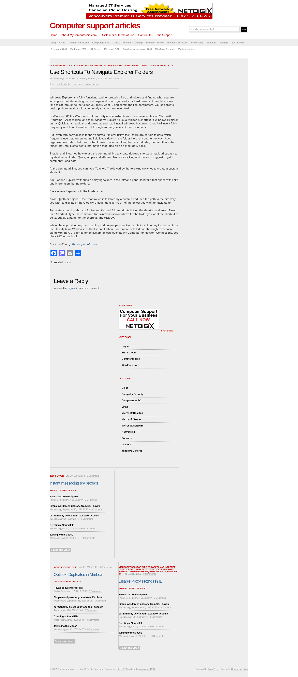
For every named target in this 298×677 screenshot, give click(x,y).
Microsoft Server (155, 42)
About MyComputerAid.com (79, 35)
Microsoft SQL (112, 49)
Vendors (224, 42)
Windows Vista (157, 571)
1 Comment (96, 509)
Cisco (62, 42)
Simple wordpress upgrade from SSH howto (75, 506)
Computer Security (79, 42)
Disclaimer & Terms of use (117, 35)
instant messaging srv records (74, 483)
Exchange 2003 (59, 49)
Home (53, 35)
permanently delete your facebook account (74, 515)
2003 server (238, 42)
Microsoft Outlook (65, 567)
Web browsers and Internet (158, 567)
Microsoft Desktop (133, 42)
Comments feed (131, 358)
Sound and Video (60, 550)
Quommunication (239, 669)
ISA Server (95, 49)
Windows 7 (141, 569)
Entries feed (129, 352)
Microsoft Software (177, 42)
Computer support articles (95, 25)
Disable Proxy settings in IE (140, 581)
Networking (197, 42)
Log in (125, 346)
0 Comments (115, 78)
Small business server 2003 (137, 49)
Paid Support (164, 35)
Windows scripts (186, 49)
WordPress (213, 669)
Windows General (164, 49)
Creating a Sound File (62, 525)
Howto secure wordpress (64, 496)
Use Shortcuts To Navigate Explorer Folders (77, 84)
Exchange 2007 (78, 49)
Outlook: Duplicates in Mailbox (78, 574)
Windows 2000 (126, 569)
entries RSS (122, 669)
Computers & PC (101, 42)
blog (53, 42)
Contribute (145, 35)
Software (211, 42)
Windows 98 (155, 569)
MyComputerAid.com (85, 244)
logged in (73, 288)
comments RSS (147, 669)
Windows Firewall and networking (146, 570)
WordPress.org (130, 365)
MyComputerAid (68, 78)
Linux (117, 42)
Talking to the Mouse (61, 534)
